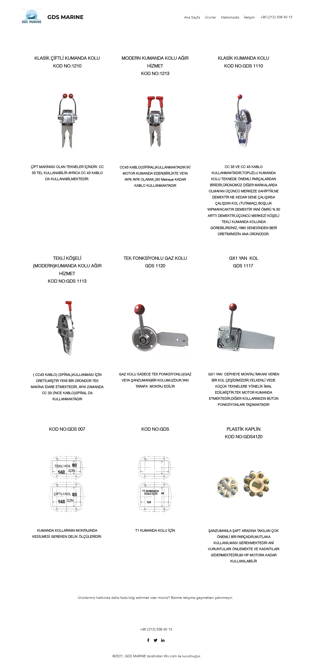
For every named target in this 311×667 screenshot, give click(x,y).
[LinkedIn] (162, 640)
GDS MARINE (65, 17)
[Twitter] (155, 640)
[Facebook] (148, 640)
